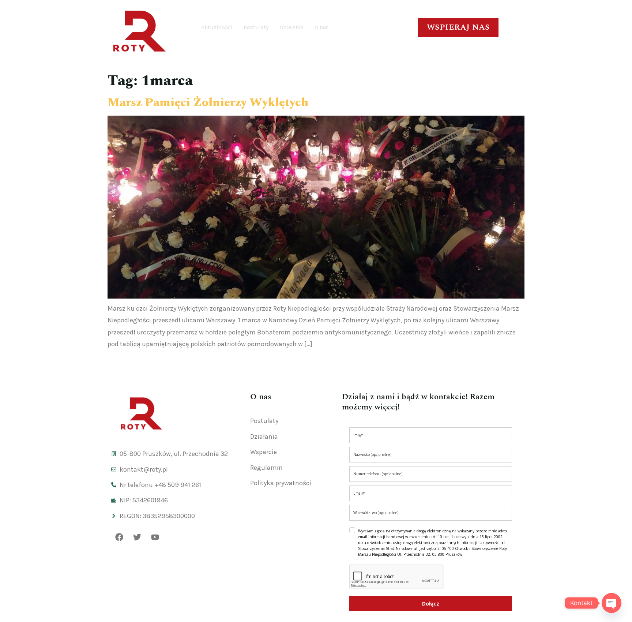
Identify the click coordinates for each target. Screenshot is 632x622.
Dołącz (430, 603)
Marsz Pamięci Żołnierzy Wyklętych (208, 103)
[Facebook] (119, 537)
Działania (291, 27)
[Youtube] (155, 537)
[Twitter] (137, 537)
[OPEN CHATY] (611, 603)
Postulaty (256, 27)
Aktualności (217, 27)
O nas (322, 27)
